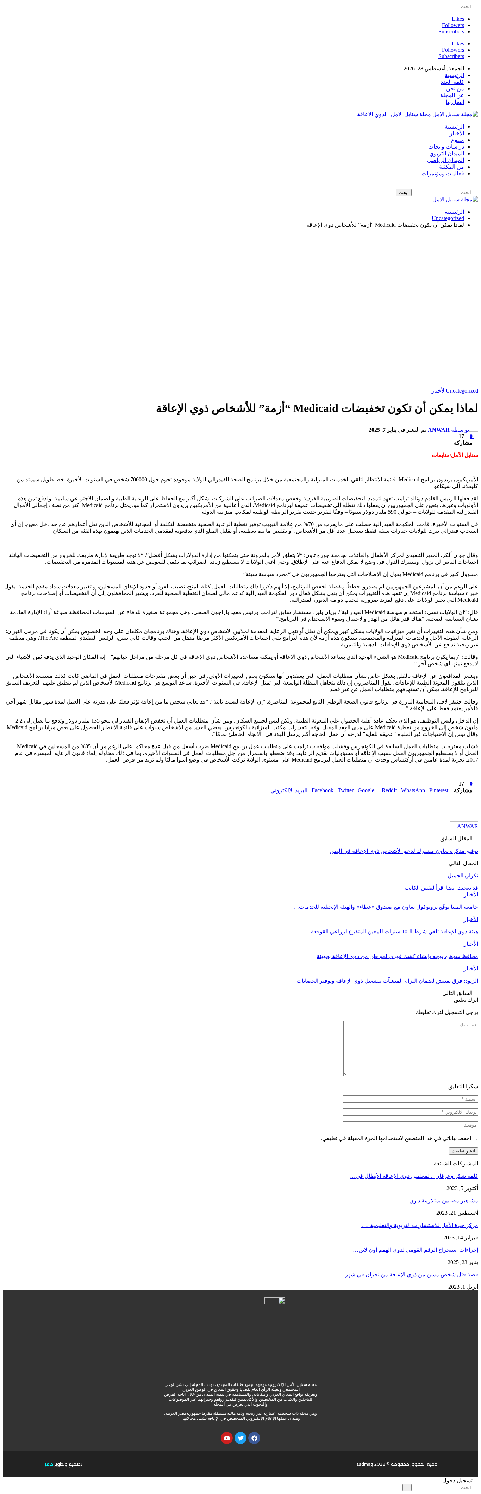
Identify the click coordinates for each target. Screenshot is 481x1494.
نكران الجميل (463, 876)
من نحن (455, 89)
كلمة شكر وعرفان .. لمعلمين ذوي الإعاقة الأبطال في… (414, 1176)
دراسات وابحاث (446, 147)
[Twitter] (240, 1438)
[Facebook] (254, 1438)
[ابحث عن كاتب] (464, 820)
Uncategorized (462, 391)
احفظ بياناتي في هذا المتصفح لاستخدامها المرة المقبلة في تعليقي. (396, 1138)
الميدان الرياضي (445, 160)
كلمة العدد (452, 82)
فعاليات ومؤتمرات (442, 173)
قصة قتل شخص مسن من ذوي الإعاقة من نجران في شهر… (408, 1274)
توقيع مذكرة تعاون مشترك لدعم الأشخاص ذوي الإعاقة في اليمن (404, 851)
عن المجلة (452, 95)
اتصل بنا (455, 102)
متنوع (457, 140)
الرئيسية (454, 75)
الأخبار (457, 133)
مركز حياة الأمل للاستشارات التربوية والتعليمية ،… (419, 1225)
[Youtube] (227, 1438)
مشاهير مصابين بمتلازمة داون (443, 1201)
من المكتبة (451, 167)
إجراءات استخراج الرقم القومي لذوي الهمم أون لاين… (415, 1250)
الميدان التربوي (446, 153)
